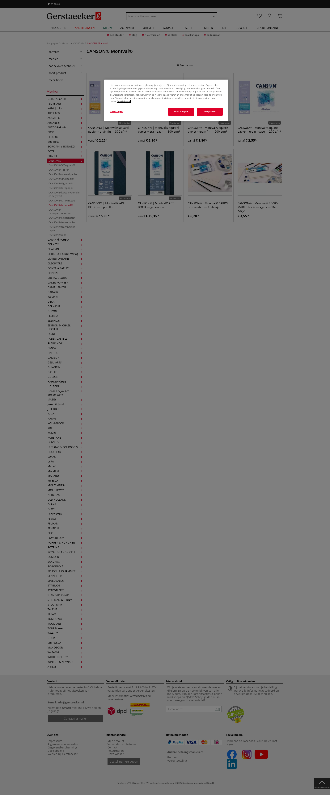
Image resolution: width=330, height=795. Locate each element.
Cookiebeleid (124, 101)
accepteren (210, 111)
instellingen (116, 111)
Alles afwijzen (181, 111)
